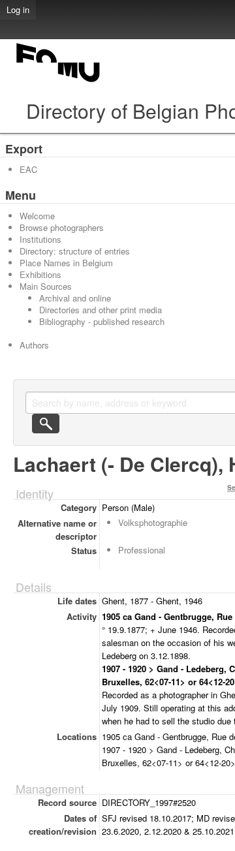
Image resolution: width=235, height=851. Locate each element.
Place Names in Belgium (66, 262)
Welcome (37, 215)
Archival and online (75, 298)
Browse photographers (62, 227)
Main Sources (46, 286)
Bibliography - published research (101, 321)
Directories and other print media (100, 309)
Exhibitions (40, 274)
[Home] (59, 82)
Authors (34, 345)
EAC (28, 169)
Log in (18, 9)
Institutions (40, 239)
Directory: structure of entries (75, 251)
